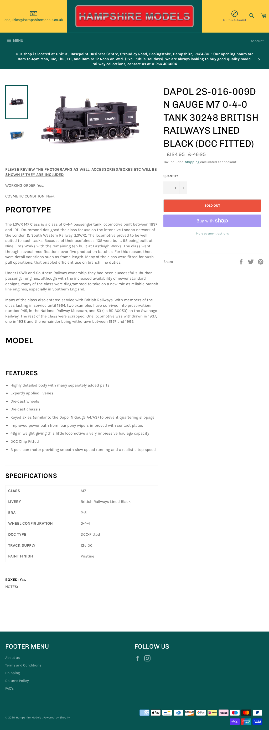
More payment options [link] (212, 233)
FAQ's (9, 688)
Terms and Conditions (23, 665)
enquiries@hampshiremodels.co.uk (33, 20)
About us (12, 657)
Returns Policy (17, 681)
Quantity (170, 176)
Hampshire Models (29, 717)
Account (257, 41)
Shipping (192, 162)
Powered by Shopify (56, 717)
